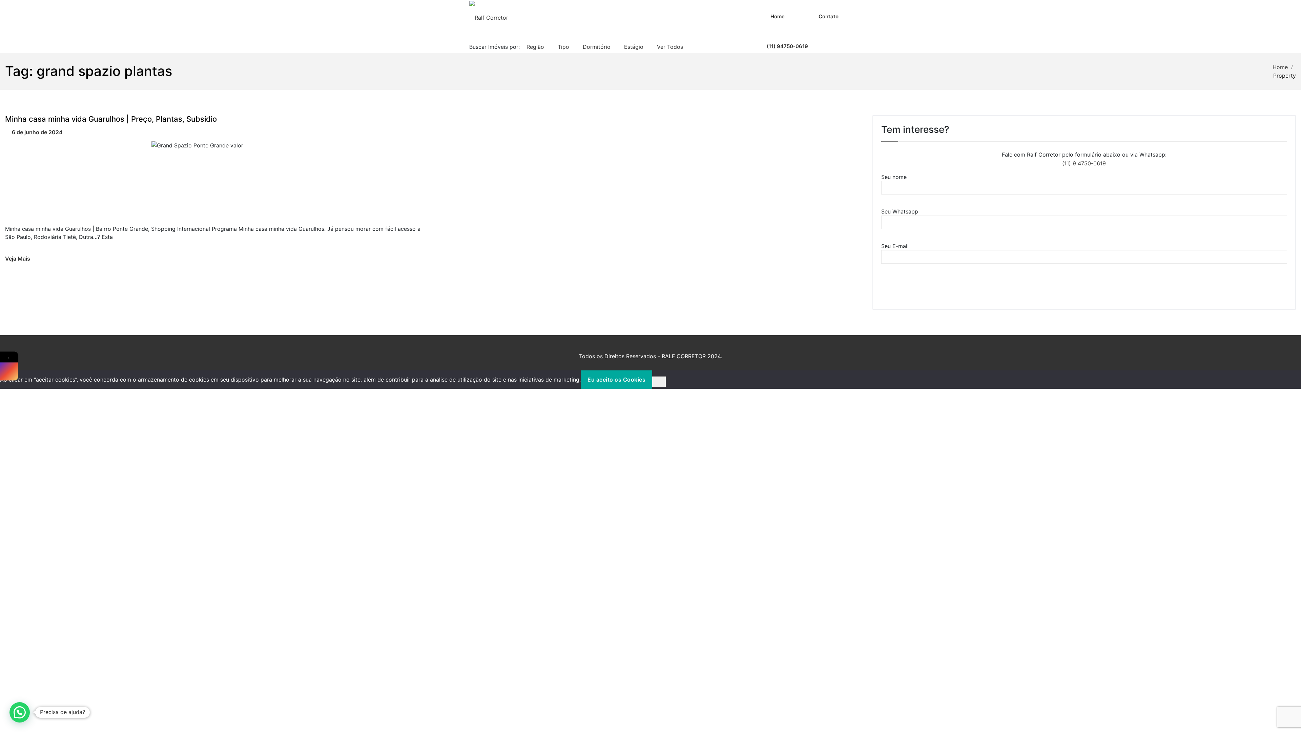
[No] (659, 382)
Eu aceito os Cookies (616, 379)
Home (1280, 67)
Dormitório (597, 46)
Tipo (563, 46)
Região (535, 46)
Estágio (633, 46)
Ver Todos (670, 46)
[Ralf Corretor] (488, 17)
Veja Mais (17, 258)
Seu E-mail (895, 246)
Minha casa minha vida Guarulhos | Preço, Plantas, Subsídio (111, 119)
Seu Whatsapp (899, 211)
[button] (19, 712)
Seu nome (894, 177)
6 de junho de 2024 (37, 132)
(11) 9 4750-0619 (1084, 163)
